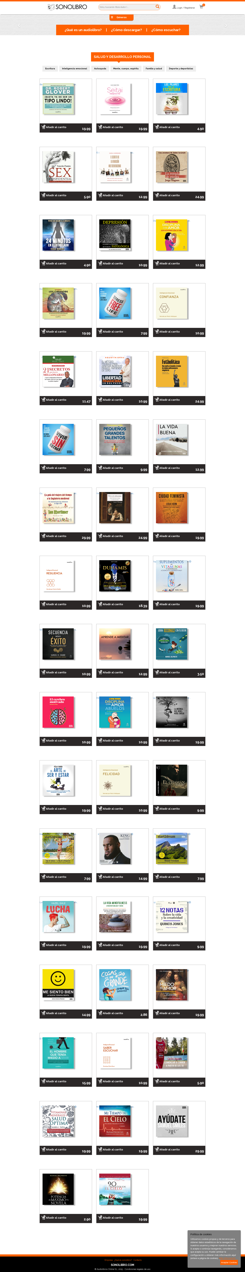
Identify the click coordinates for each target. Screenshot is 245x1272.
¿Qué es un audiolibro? (83, 30)
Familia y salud (154, 68)
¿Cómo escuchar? (165, 30)
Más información (227, 1258)
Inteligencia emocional (74, 68)
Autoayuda (100, 68)
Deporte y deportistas (181, 68)
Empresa (109, 1260)
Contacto (137, 1260)
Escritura (50, 68)
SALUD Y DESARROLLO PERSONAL (122, 57)
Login (179, 8)
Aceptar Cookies (229, 1262)
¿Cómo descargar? (126, 30)
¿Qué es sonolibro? (123, 1260)
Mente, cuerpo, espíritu (126, 68)
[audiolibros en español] (67, 7)
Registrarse (189, 8)
